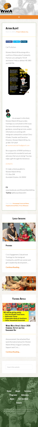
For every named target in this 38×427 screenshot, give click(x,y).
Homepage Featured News (21, 203)
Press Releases (23, 205)
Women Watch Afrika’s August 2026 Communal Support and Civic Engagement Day (18, 327)
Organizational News (12, 205)
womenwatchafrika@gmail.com (18, 145)
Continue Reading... (13, 267)
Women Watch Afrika (6, 8)
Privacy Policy (21, 411)
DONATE (9, 164)
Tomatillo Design (19, 413)
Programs (9, 245)
